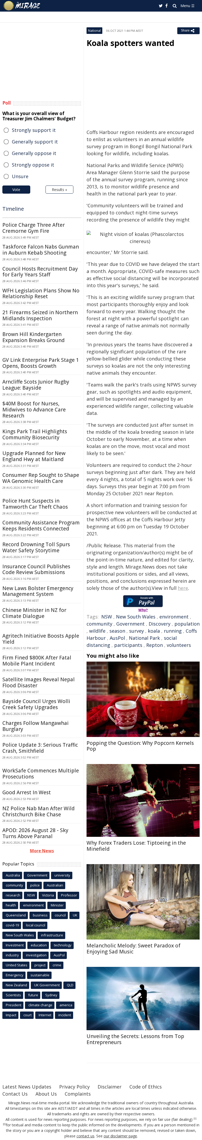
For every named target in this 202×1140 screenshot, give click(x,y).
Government (130, 624)
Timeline (13, 208)
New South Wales (135, 616)
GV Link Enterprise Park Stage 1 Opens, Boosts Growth (40, 363)
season (117, 631)
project (40, 965)
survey (136, 631)
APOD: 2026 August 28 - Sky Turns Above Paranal (35, 833)
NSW (106, 616)
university (62, 875)
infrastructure (52, 935)
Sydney (51, 995)
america (65, 1005)
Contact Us (15, 1094)
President (13, 1005)
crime (57, 965)
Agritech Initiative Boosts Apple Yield (40, 638)
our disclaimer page (120, 1135)
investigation (36, 955)
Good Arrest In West (26, 792)
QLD (70, 985)
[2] (4, 1124)
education (39, 945)
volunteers (179, 645)
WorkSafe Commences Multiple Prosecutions (40, 773)
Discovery (159, 624)
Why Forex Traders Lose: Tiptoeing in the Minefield (136, 845)
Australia (13, 875)
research (13, 895)
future (33, 995)
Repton (154, 645)
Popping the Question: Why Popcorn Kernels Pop (140, 746)
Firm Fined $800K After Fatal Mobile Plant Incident (36, 660)
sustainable (40, 975)
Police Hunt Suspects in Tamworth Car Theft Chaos (35, 503)
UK (75, 915)
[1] (195, 1118)
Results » (59, 189)
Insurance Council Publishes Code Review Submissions (36, 569)
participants (128, 645)
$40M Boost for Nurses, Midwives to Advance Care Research (34, 409)
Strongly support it (34, 130)
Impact (11, 1015)
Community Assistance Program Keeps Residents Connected (41, 525)
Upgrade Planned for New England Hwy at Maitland (33, 456)
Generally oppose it (34, 153)
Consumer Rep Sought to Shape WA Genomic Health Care (40, 478)
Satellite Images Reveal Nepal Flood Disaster (38, 682)
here (183, 588)
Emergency (14, 975)
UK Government (47, 985)
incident (64, 1015)
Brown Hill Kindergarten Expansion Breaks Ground (33, 337)
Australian (55, 885)
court (27, 1015)
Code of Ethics (145, 1087)
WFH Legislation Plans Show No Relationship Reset (40, 293)
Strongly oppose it (33, 165)
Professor (69, 895)
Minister (57, 905)
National (94, 30)
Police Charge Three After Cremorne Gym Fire (33, 227)
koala (154, 631)
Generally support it (35, 141)
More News (42, 851)
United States (16, 965)
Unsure (20, 176)
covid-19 (12, 925)
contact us (85, 1135)
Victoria (48, 895)
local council (35, 925)
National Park (144, 638)
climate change (40, 1005)
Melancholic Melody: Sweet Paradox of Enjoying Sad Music (133, 948)
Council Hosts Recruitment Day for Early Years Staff (40, 271)
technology (63, 945)
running (173, 631)
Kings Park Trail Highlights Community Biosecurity (34, 434)
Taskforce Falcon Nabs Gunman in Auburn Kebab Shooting (40, 249)
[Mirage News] (22, 6)
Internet (45, 1015)
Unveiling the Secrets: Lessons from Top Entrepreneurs (135, 1039)
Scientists (13, 995)
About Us (46, 1094)
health (11, 905)
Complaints (78, 1094)
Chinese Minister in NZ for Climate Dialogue (34, 613)
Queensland (16, 915)
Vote (16, 189)
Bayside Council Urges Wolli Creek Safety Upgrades (36, 704)
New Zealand (16, 985)
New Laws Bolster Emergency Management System (37, 591)
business (40, 915)
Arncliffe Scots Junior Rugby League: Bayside (35, 384)
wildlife (97, 631)
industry (12, 955)
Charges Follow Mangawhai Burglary (35, 726)
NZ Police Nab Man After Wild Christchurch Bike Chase (38, 811)
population (187, 624)
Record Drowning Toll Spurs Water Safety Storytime (36, 547)
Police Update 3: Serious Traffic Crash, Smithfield (40, 747)
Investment (15, 945)
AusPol (117, 638)
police (35, 885)
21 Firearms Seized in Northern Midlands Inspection (40, 315)
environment (174, 616)
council (60, 915)
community (99, 624)
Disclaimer (110, 1087)
